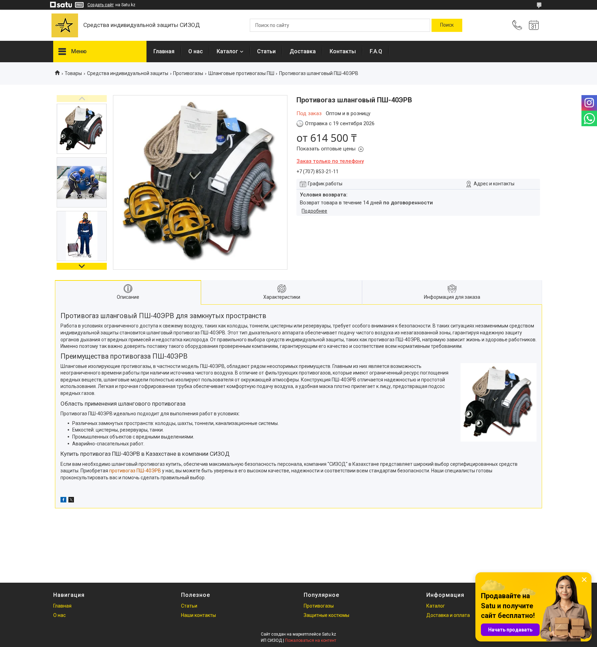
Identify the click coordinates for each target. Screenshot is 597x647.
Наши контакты (198, 615)
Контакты (343, 51)
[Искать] (447, 25)
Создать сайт (100, 4)
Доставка (303, 51)
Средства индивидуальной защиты (127, 73)
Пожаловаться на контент (310, 640)
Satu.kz (329, 634)
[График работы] (534, 25)
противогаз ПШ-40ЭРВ (135, 470)
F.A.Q (376, 51)
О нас (195, 51)
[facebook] (63, 500)
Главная (163, 51)
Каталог (227, 51)
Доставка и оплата (448, 615)
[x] (71, 500)
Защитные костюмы (326, 615)
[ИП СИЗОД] (64, 25)
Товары (73, 73)
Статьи (266, 51)
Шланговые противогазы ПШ (241, 73)
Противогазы (188, 73)
